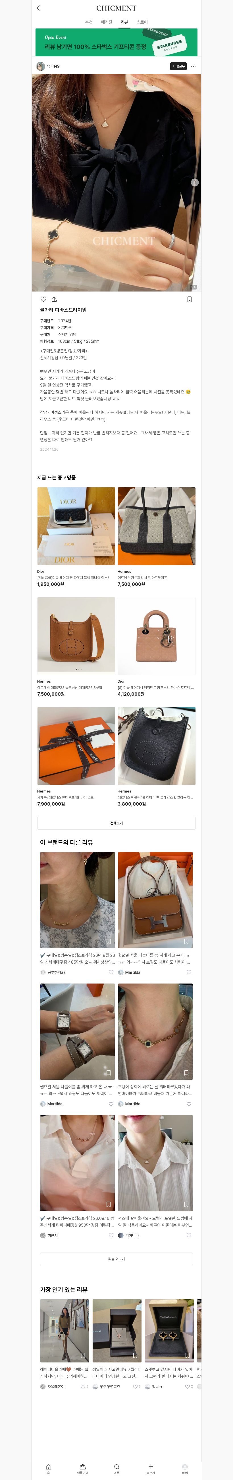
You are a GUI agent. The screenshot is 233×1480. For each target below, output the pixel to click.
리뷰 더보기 (116, 1259)
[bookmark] (189, 299)
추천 (89, 22)
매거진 (106, 22)
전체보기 (116, 823)
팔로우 (180, 66)
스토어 (142, 22)
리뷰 (124, 22)
